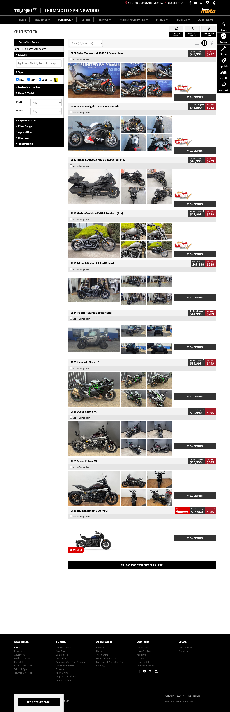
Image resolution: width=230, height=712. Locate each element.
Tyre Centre (102, 655)
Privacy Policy (185, 647)
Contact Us (142, 647)
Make (19, 101)
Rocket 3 (18, 662)
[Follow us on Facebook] (191, 3)
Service (103, 19)
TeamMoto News (145, 665)
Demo (33, 79)
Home (22, 19)
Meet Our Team (144, 651)
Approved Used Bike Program (71, 662)
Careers (140, 658)
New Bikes (40, 19)
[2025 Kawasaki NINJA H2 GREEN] (120, 389)
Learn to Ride (143, 662)
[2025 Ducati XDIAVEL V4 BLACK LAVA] (120, 488)
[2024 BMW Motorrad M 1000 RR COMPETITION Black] (120, 80)
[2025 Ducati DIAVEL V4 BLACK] (120, 438)
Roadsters (19, 651)
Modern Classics (22, 658)
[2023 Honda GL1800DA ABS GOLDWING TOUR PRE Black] (120, 186)
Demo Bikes (62, 655)
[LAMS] (55, 79)
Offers (86, 19)
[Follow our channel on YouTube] (196, 3)
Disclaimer (183, 651)
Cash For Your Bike (65, 665)
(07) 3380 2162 (175, 3)
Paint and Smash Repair (108, 658)
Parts (99, 651)
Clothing (100, 665)
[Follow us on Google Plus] (202, 3)
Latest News (205, 19)
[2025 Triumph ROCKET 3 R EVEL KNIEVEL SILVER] (120, 290)
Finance (160, 19)
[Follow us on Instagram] (208, 3)
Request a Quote (64, 680)
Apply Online (62, 673)
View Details (195, 97)
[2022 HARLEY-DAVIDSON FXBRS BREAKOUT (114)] (120, 240)
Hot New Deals (63, 647)
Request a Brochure (66, 676)
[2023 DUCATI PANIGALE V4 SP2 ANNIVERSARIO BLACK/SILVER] (120, 133)
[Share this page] (213, 3)
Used (44, 79)
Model (19, 110)
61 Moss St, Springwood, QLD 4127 (145, 3)
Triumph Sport (21, 669)
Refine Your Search (27, 42)
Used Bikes (61, 658)
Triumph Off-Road (23, 673)
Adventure (19, 655)
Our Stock (64, 19)
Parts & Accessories (132, 19)
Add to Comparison (81, 59)
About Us (181, 19)
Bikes (17, 647)
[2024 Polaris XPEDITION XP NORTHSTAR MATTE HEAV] (120, 339)
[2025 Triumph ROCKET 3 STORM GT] (120, 537)
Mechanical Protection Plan (110, 662)
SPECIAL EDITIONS (23, 665)
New (21, 79)
